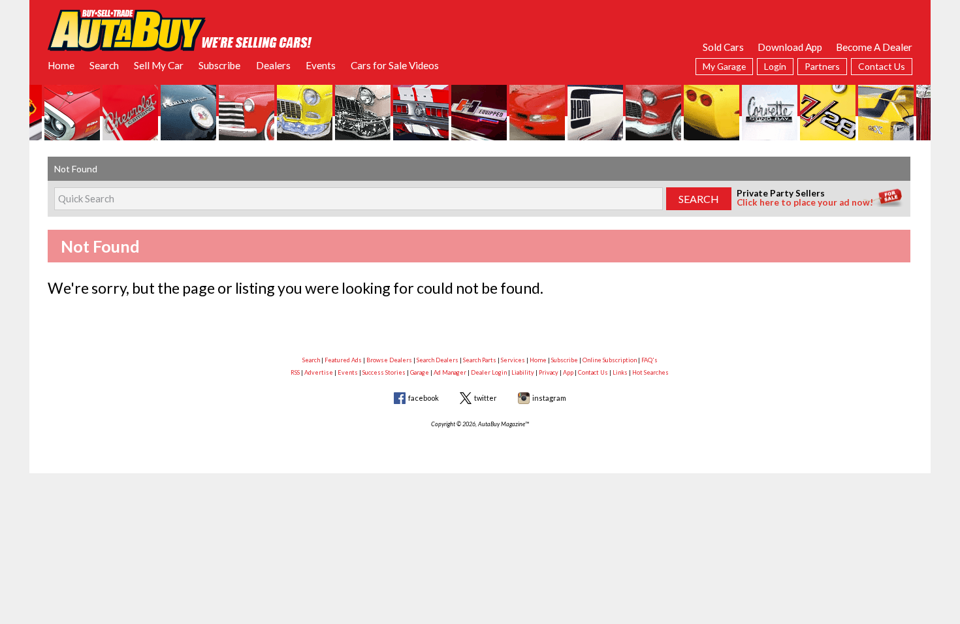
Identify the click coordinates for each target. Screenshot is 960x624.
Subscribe (219, 65)
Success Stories (384, 372)
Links (620, 372)
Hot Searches (650, 372)
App (568, 372)
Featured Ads (343, 360)
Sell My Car (159, 65)
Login (775, 66)
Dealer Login (489, 372)
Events (321, 65)
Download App (790, 47)
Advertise (318, 372)
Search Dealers (437, 360)
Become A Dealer (874, 47)
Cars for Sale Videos (395, 65)
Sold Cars (723, 47)
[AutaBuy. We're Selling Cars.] (180, 29)
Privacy (548, 372)
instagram (549, 398)
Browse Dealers (389, 360)
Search (104, 65)
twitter (485, 398)
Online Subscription (610, 360)
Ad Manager (450, 372)
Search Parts (479, 360)
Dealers (273, 65)
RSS (295, 372)
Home (61, 65)
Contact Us (881, 66)
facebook (423, 398)
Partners (822, 66)
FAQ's (649, 360)
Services (513, 360)
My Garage (724, 66)
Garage (419, 372)
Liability (522, 372)
